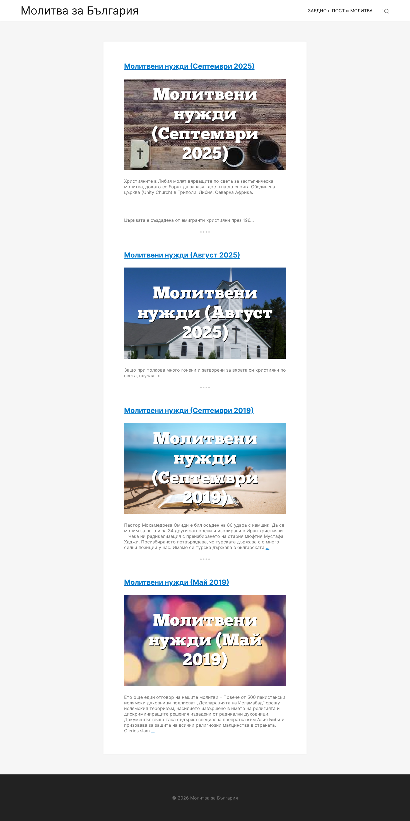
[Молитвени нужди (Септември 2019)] (205, 468)
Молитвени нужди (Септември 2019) (189, 410)
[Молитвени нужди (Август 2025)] (205, 313)
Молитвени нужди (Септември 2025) (189, 66)
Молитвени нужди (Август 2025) (182, 255)
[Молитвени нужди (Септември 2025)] (205, 124)
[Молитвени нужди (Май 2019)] (205, 640)
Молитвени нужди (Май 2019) (176, 582)
